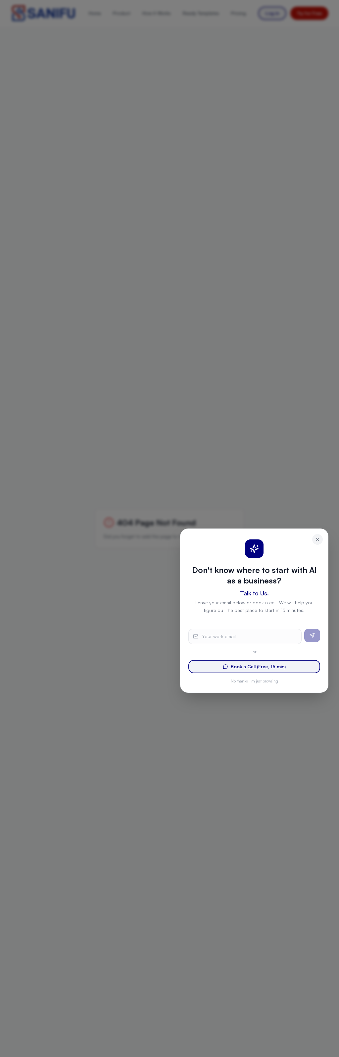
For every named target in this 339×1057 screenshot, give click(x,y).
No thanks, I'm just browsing (254, 681)
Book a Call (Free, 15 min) (258, 666)
